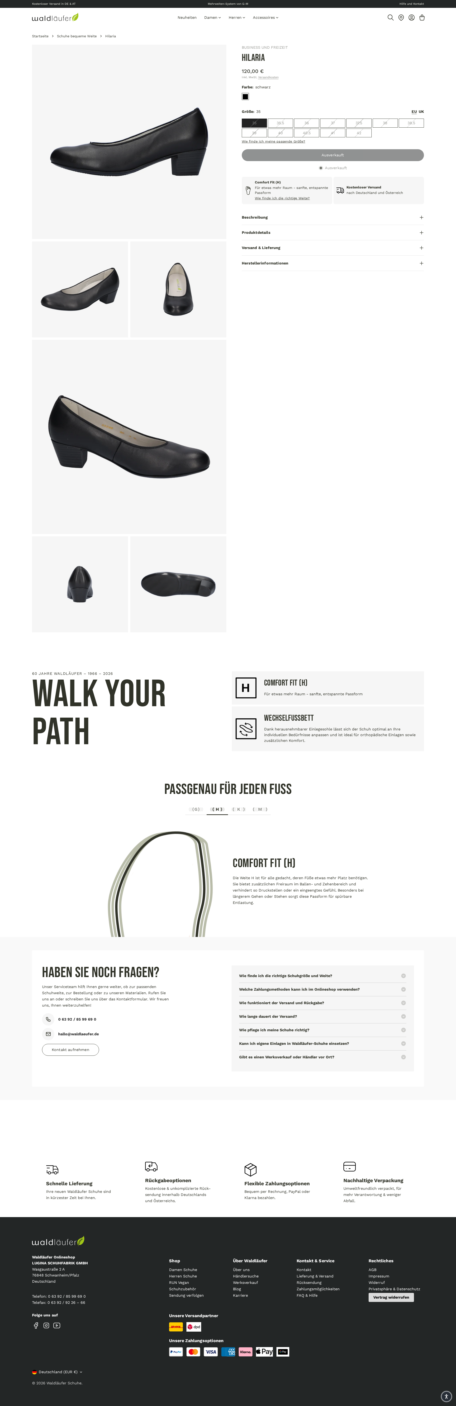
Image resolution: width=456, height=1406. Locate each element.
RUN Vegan (179, 1282)
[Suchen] (390, 17)
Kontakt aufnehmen (70, 1049)
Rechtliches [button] (381, 1260)
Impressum (379, 1276)
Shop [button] (174, 1260)
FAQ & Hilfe (307, 1295)
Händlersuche (246, 1276)
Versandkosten (268, 77)
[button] (446, 1396)
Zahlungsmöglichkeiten (318, 1289)
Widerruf (377, 1282)
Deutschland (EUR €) (58, 1372)
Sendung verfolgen (186, 1295)
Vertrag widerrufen (391, 1297)
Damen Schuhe (183, 1269)
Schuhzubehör (182, 1289)
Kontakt (304, 1269)
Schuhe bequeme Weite (77, 36)
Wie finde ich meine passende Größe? (273, 141)
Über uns (241, 1269)
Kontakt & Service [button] (316, 1260)
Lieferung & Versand (315, 1276)
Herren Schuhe (183, 1276)
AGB (372, 1269)
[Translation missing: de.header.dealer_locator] (401, 17)
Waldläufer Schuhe (64, 1383)
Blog (237, 1289)
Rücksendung (309, 1282)
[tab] (196, 810)
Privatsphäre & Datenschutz (394, 1289)
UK (421, 112)
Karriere (240, 1295)
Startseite (40, 36)
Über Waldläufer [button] (250, 1260)
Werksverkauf (245, 1282)
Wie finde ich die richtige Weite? (282, 198)
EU (414, 112)
